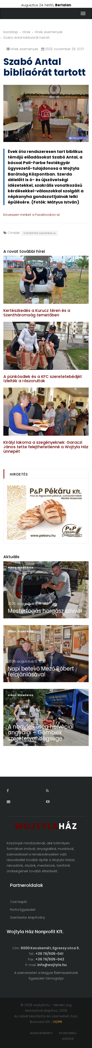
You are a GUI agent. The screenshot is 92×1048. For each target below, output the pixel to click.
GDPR (57, 1021)
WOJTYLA (46, 826)
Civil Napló (18, 901)
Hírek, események (49, 32)
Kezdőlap (10, 32)
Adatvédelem (41, 1033)
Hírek (26, 32)
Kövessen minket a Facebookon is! (31, 214)
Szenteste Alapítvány (27, 917)
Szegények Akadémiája (39, 233)
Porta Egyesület (23, 909)
